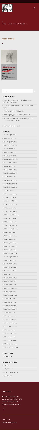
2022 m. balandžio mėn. (11, 309)
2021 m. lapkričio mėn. (10, 326)
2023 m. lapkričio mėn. (11, 246)
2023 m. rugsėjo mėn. (10, 253)
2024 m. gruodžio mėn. (11, 201)
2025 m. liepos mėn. (10, 176)
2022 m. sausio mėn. (10, 319)
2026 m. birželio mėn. (10, 138)
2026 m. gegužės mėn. (11, 142)
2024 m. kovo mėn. (9, 232)
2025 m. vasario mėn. (10, 194)
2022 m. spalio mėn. (10, 291)
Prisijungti (7, 365)
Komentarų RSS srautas (11, 372)
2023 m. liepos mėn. (10, 260)
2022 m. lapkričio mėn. (11, 288)
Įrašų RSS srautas (9, 369)
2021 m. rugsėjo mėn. (10, 333)
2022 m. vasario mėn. (10, 316)
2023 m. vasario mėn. (10, 277)
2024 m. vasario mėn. (10, 236)
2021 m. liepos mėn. (10, 337)
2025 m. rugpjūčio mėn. (11, 173)
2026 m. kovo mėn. (9, 149)
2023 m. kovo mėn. (9, 274)
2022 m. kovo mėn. (9, 312)
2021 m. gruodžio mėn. (10, 323)
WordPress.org (8, 376)
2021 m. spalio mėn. (10, 330)
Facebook (3, 409)
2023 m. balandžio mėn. (11, 271)
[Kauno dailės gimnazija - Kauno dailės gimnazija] (7, 8)
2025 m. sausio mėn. (10, 197)
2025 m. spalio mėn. (10, 166)
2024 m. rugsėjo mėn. (10, 211)
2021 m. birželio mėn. (10, 340)
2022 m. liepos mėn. (10, 298)
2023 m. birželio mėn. (10, 264)
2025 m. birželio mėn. (10, 180)
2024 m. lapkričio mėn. (11, 204)
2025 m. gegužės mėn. (10, 183)
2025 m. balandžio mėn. (11, 187)
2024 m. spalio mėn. (10, 208)
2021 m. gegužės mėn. (10, 344)
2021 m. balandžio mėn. (11, 347)
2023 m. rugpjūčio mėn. (11, 257)
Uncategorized (8, 356)
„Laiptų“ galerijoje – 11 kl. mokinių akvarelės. (17, 115)
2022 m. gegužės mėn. (11, 305)
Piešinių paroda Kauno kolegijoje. (14, 111)
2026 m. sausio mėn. (10, 155)
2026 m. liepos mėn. (10, 135)
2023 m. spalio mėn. (10, 250)
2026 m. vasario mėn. (10, 152)
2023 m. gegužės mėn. (11, 267)
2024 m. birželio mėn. (10, 222)
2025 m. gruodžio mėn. (11, 159)
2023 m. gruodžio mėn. (11, 243)
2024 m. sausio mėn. (10, 239)
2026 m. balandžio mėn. (11, 145)
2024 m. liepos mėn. (10, 218)
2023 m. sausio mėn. (10, 281)
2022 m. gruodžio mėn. (11, 284)
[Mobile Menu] (34, 8)
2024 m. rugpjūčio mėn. (11, 215)
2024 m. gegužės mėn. (11, 225)
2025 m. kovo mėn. (9, 190)
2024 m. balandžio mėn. (11, 229)
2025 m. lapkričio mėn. (11, 162)
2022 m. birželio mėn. (10, 302)
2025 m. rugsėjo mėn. (10, 169)
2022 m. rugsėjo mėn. (10, 295)
